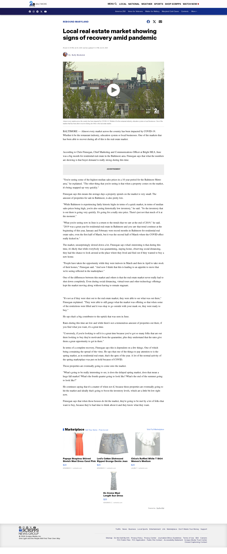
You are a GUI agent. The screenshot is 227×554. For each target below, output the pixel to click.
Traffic (118, 529)
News (124, 529)
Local (123, 4)
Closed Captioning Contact (196, 542)
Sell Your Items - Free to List (96, 430)
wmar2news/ (30, 12)
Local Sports (143, 529)
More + (194, 11)
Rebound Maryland (76, 21)
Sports (158, 4)
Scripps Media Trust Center (195, 540)
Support (204, 529)
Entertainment (155, 529)
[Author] (65, 55)
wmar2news (34, 12)
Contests (185, 11)
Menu (111, 4)
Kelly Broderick (78, 55)
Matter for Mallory (152, 11)
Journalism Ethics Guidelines (169, 538)
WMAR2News (38, 12)
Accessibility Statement (173, 540)
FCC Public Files (123, 540)
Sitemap (109, 538)
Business (132, 529)
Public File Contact (154, 540)
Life (163, 529)
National (134, 4)
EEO (197, 538)
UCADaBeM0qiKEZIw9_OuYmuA (46, 12)
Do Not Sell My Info (122, 538)
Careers (203, 538)
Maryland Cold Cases (170, 11)
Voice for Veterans (135, 11)
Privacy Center (150, 538)
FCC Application (138, 540)
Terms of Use (188, 538)
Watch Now (190, 4)
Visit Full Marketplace (155, 429)
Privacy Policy (137, 538)
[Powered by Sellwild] (160, 508)
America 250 (120, 11)
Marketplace (172, 529)
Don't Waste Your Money (189, 529)
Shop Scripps (173, 4)
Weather (146, 4)
